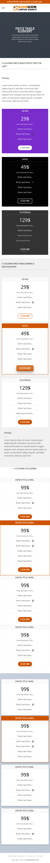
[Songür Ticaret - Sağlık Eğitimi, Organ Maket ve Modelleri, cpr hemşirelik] (25, 8)
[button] (3, 8)
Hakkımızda (12, 856)
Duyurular (30, 856)
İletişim (39, 856)
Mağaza (21, 856)
